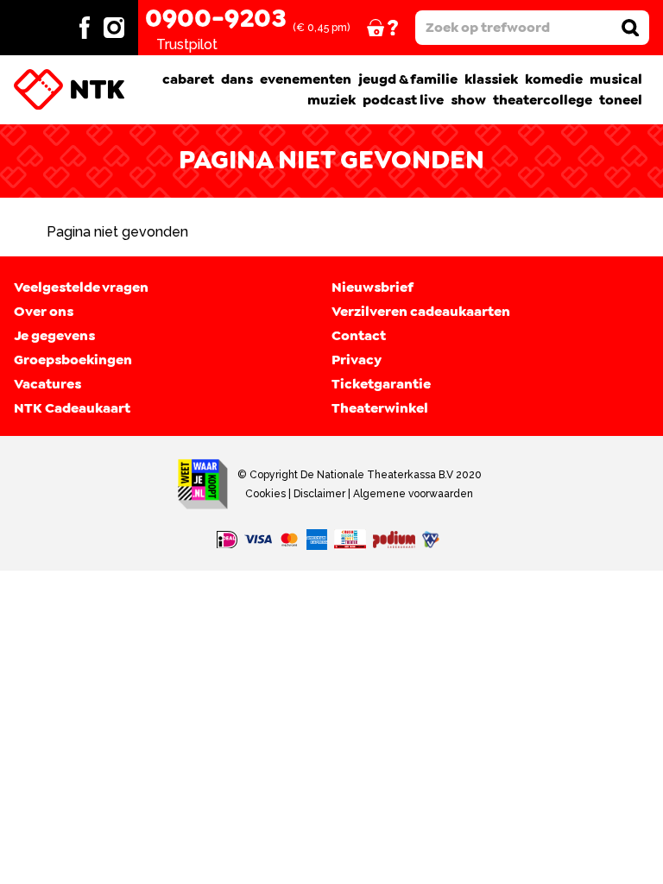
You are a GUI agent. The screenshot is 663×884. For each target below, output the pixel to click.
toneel (620, 100)
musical (616, 79)
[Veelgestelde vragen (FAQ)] (394, 27)
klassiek (491, 79)
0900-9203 (215, 19)
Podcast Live (403, 100)
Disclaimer (319, 494)
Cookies (265, 494)
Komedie (554, 79)
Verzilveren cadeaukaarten (421, 312)
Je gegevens (54, 336)
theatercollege (542, 100)
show (468, 100)
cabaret (188, 79)
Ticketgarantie (381, 384)
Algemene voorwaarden (413, 494)
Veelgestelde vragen (81, 287)
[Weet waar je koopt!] (202, 484)
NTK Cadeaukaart (72, 408)
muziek (331, 100)
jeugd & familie (408, 79)
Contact (359, 336)
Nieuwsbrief (373, 287)
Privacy (357, 360)
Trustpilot (187, 44)
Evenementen (305, 79)
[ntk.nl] (69, 89)
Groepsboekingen (73, 360)
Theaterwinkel (380, 408)
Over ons (43, 312)
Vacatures (47, 384)
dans (237, 79)
